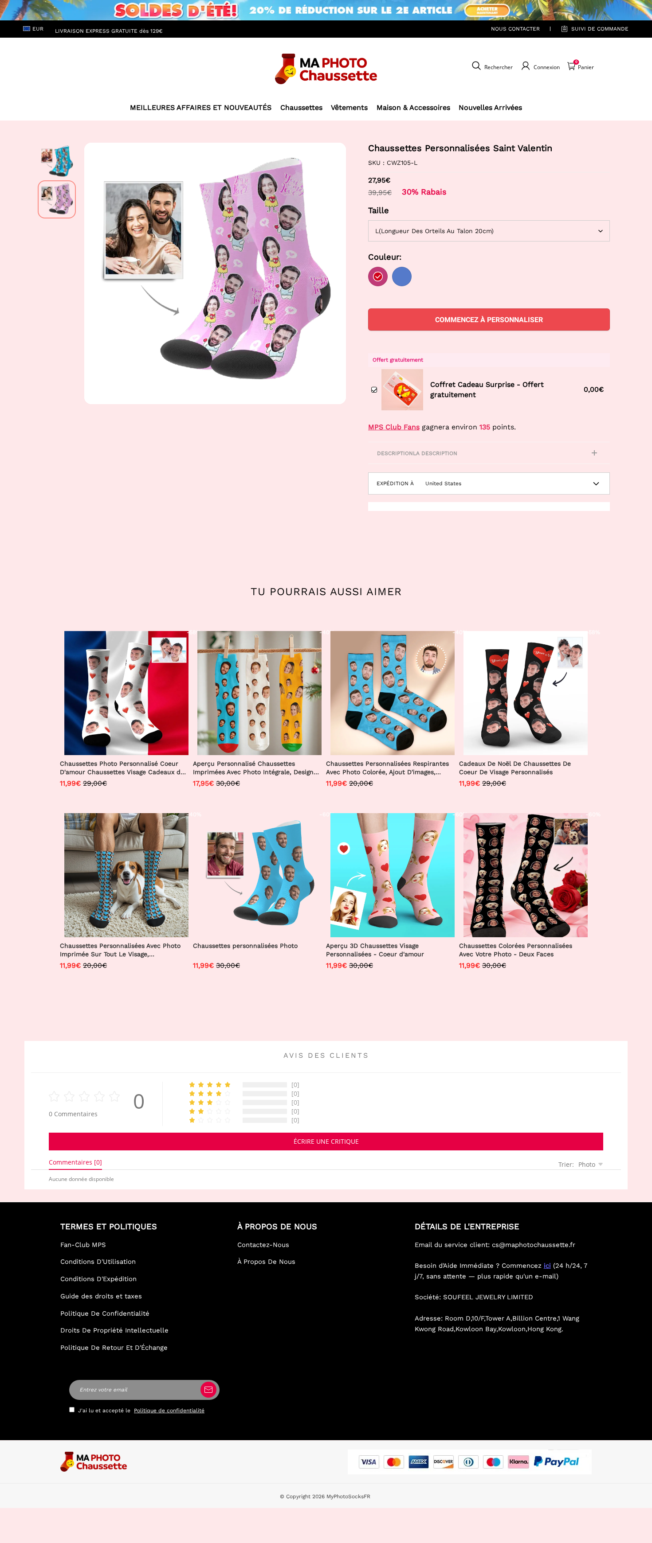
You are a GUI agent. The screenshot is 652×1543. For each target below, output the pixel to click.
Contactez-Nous (263, 1245)
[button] (97, 273)
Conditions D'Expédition (98, 1279)
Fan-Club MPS (83, 1245)
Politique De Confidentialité (104, 1313)
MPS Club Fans (394, 427)
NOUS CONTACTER (515, 29)
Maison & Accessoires (413, 107)
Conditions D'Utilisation (98, 1262)
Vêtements (349, 107)
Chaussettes (301, 107)
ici (547, 1266)
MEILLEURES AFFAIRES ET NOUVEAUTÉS (200, 107)
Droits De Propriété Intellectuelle (114, 1330)
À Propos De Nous (266, 1262)
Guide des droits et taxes (101, 1296)
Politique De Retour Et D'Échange (114, 1348)
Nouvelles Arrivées (490, 107)
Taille (378, 210)
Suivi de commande (599, 29)
